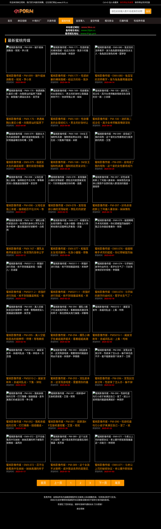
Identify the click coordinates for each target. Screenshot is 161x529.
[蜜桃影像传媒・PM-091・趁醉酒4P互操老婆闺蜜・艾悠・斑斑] (68, 405)
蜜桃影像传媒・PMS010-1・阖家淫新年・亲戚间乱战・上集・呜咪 (112, 337)
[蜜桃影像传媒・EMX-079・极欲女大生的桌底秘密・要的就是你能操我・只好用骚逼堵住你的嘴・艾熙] (26, 145)
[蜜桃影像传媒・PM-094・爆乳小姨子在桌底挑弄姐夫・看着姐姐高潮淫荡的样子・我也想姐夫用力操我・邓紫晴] (70, 318)
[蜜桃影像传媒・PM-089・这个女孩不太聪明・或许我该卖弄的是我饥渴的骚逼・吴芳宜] (70, 448)
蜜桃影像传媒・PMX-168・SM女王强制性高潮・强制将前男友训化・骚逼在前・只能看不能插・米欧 (70, 165)
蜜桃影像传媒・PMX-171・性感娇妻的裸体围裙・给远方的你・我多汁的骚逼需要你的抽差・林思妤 (69, 79)
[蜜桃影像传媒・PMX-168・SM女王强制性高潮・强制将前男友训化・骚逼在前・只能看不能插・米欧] (70, 145)
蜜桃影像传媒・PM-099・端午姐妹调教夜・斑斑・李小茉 (25, 77)
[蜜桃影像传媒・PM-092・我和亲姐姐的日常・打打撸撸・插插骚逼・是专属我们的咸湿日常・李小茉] (26, 405)
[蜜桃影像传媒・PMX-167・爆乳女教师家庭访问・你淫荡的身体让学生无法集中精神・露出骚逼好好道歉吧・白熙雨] (26, 232)
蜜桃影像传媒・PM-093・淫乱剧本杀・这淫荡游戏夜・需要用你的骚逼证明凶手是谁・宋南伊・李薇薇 (70, 382)
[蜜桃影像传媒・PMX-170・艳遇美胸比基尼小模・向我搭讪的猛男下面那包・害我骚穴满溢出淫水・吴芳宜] (26, 102)
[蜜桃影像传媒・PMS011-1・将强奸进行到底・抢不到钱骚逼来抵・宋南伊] (70, 275)
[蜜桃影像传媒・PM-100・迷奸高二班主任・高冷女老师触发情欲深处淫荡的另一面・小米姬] (112, 102)
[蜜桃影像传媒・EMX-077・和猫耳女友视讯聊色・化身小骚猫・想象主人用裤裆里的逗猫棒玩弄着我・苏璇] (70, 232)
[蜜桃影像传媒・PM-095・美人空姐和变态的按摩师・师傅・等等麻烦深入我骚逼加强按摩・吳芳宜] (26, 318)
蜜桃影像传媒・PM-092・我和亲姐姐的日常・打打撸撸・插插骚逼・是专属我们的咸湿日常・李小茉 (25, 425)
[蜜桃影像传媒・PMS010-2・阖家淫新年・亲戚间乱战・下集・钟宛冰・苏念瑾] (26, 362)
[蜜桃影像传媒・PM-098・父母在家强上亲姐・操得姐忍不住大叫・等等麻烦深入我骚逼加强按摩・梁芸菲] (26, 189)
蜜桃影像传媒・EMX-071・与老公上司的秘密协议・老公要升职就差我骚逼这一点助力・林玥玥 (114, 468)
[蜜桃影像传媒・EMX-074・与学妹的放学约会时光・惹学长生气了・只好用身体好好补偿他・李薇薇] (114, 275)
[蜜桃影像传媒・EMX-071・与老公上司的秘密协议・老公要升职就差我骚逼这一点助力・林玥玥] (114, 448)
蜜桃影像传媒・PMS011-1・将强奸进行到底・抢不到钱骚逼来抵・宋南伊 (70, 295)
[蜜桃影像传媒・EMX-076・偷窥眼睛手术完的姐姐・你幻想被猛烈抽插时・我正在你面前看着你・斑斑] (114, 232)
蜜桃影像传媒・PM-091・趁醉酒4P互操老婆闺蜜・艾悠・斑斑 (67, 423)
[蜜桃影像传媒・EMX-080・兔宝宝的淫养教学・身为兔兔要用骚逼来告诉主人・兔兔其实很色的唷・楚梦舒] (114, 59)
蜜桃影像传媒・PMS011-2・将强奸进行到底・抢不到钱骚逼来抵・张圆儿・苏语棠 (26, 295)
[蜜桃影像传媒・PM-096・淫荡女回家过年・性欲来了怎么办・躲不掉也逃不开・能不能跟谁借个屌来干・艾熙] (114, 362)
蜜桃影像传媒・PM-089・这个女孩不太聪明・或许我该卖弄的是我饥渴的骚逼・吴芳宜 (70, 468)
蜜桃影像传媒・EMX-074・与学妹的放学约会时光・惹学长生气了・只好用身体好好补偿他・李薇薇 (114, 295)
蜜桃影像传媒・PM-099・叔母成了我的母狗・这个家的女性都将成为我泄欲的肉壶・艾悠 (114, 165)
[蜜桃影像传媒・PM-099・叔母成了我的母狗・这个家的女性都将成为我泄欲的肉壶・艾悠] (114, 145)
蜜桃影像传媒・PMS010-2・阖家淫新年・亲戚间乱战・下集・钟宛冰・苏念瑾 (26, 382)
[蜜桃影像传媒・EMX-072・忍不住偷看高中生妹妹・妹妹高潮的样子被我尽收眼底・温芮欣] (26, 448)
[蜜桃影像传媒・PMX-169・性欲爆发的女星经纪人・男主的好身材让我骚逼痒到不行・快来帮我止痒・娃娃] (70, 102)
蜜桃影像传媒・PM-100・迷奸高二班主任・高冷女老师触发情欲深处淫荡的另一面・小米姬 (112, 122)
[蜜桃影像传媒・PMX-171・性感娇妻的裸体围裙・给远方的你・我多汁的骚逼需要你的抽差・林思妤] (70, 59)
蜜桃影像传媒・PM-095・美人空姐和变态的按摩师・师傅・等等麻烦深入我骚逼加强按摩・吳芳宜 (25, 338)
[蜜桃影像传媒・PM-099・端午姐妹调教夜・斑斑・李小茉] (26, 59)
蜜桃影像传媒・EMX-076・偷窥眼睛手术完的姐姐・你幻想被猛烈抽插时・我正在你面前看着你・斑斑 (114, 252)
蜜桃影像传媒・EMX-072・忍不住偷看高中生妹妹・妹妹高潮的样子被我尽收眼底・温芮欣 (25, 468)
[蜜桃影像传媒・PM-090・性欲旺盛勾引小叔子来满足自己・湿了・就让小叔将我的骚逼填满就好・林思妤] (112, 405)
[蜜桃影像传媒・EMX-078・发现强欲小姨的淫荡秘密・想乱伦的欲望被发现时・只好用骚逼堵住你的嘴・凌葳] (68, 189)
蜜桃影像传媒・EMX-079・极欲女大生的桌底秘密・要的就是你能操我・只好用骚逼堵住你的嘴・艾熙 (25, 165)
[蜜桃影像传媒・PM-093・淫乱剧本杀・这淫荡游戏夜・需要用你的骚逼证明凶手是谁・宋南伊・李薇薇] (70, 362)
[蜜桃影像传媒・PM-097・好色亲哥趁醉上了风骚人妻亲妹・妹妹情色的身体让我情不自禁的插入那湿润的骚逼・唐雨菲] (112, 189)
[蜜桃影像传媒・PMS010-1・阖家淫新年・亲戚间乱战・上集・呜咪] (112, 318)
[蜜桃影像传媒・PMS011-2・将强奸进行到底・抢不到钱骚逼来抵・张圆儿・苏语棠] (26, 275)
